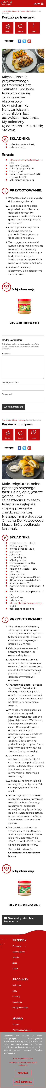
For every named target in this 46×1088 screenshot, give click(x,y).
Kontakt (16, 1024)
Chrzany (16, 996)
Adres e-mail (7, 394)
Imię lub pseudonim (10, 383)
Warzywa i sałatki (20, 1008)
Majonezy (17, 985)
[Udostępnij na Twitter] (24, 41)
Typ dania (15, 11)
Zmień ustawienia (23, 1082)
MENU (38, 3)
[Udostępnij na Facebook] (19, 41)
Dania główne (19, 952)
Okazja (14, 420)
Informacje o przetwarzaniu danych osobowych (23, 1063)
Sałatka (16, 957)
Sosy (15, 991)
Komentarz (6, 353)
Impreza (22, 420)
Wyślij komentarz (13, 406)
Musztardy (17, 1002)
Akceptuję (23, 1072)
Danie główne (26, 11)
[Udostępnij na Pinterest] (29, 41)
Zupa (15, 963)
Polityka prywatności (22, 1030)
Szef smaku (6, 11)
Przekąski (17, 946)
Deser (15, 969)
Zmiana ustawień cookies (23, 1058)
